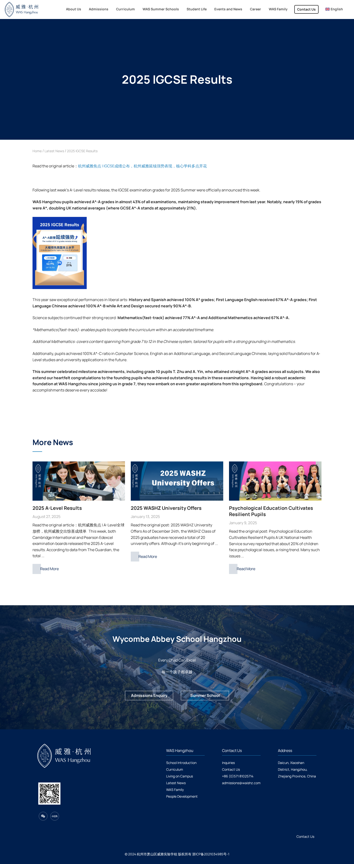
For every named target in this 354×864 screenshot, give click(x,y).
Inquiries (228, 762)
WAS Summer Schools (161, 9)
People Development (182, 796)
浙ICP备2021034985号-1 (210, 854)
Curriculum (125, 9)
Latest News (54, 151)
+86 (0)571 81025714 (237, 776)
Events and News (228, 9)
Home (37, 151)
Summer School (205, 695)
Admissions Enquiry (149, 695)
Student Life (197, 9)
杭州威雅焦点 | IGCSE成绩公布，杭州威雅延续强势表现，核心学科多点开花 (142, 166)
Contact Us (306, 9)
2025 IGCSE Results (82, 151)
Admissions (98, 9)
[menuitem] (334, 9)
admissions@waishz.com (241, 783)
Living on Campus (179, 776)
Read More (49, 568)
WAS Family (278, 9)
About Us (73, 9)
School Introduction (181, 762)
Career (255, 9)
